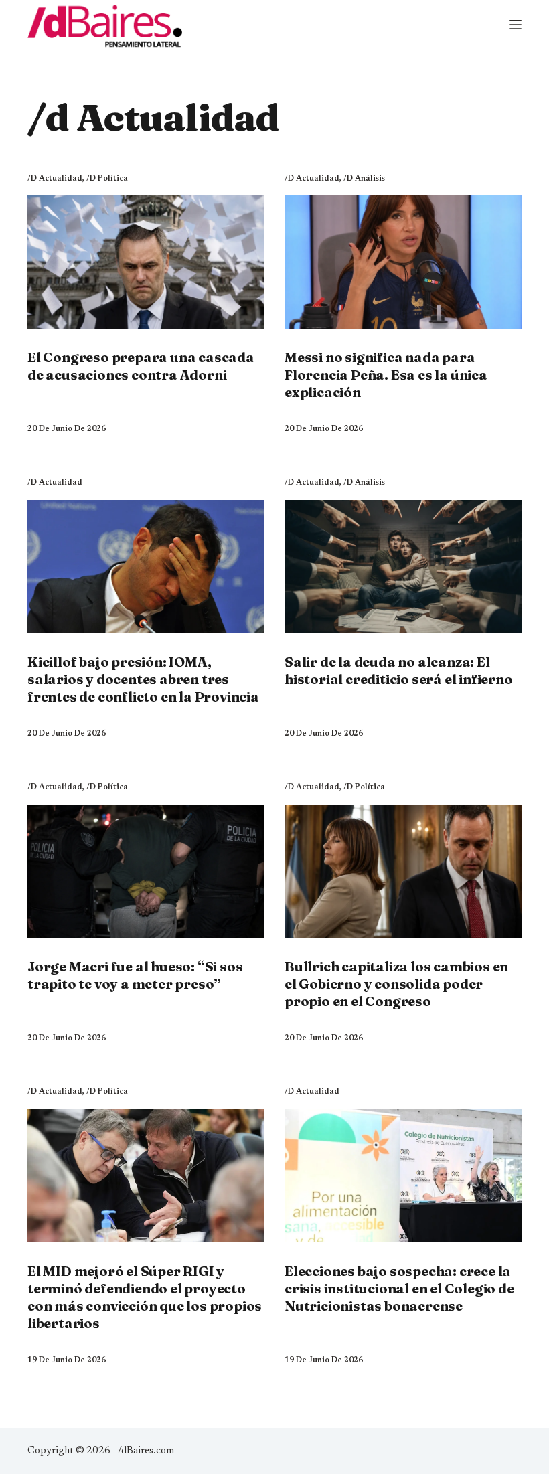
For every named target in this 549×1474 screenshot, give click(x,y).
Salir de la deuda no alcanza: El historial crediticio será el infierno (399, 670)
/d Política (107, 179)
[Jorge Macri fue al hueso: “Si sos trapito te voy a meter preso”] (145, 871)
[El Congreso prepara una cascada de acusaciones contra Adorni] (145, 262)
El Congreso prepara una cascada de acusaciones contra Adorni (140, 366)
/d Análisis (364, 179)
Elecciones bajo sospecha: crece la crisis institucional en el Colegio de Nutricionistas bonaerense (399, 1288)
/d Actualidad (54, 179)
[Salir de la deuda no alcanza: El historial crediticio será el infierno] (403, 566)
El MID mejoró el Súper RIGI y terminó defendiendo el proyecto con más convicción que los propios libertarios (144, 1296)
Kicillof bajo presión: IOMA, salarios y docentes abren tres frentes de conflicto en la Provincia (143, 679)
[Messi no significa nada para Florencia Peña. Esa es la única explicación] (403, 262)
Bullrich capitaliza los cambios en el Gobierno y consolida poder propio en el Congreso (396, 983)
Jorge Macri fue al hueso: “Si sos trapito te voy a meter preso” (134, 975)
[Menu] (515, 25)
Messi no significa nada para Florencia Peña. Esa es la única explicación (386, 374)
